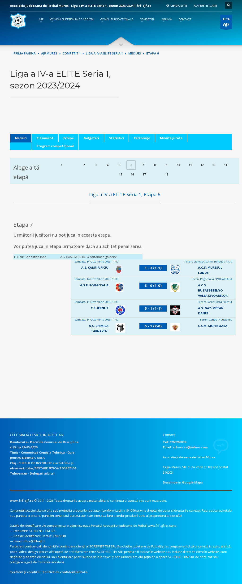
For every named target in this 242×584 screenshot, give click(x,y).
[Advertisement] (178, 101)
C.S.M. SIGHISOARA (212, 326)
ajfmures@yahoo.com (190, 447)
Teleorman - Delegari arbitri (32, 473)
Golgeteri (91, 138)
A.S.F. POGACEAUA (94, 285)
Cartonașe (142, 138)
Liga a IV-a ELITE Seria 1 (104, 53)
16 (132, 174)
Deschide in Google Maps (183, 482)
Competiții (147, 19)
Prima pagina (24, 53)
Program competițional (55, 146)
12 (202, 165)
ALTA (226, 22)
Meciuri (134, 53)
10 (178, 165)
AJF (41, 19)
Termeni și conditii (24, 572)
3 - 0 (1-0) (153, 285)
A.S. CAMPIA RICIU (94, 267)
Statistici (116, 138)
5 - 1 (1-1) (153, 308)
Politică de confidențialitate (65, 572)
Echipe (68, 138)
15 (120, 174)
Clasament (45, 138)
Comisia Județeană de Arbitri (72, 19)
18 (166, 174)
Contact (185, 19)
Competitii (71, 53)
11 (190, 165)
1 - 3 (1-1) (153, 267)
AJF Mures (49, 53)
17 (144, 174)
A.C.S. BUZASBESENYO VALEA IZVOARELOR (213, 290)
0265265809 (177, 442)
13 (214, 165)
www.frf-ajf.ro (22, 500)
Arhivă (166, 19)
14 (225, 165)
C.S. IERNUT (99, 308)
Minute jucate (171, 138)
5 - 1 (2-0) (153, 326)
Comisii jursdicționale (116, 19)
